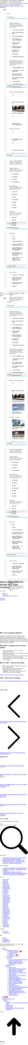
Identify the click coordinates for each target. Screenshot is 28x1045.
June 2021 (5, 921)
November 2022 (6, 910)
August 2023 (6, 903)
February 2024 (6, 895)
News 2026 (2, 599)
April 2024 (5, 893)
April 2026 (5, 882)
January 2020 (6, 925)
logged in (8, 821)
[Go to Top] (14, 1040)
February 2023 (6, 908)
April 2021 (5, 922)
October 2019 (6, 926)
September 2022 (6, 913)
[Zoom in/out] (4, 1043)
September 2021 (6, 918)
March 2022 (5, 916)
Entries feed (5, 939)
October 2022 (6, 912)
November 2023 (6, 899)
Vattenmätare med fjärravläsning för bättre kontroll (14, 857)
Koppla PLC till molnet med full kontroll (12, 863)
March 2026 (5, 883)
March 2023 (5, 907)
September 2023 (6, 901)
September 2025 (6, 888)
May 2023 (5, 904)
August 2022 (6, 914)
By (12, 681)
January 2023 (6, 909)
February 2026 (6, 884)
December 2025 (6, 887)
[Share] (2, 1043)
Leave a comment (24, 681)
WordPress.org (6, 941)
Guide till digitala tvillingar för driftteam (12, 859)
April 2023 (5, 905)
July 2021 (5, 920)
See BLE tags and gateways (6, 674)
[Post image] (4, 764)
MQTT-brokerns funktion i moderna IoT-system (14, 861)
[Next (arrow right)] (2, 1044)
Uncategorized (6, 932)
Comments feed (6, 940)
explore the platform (18, 674)
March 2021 (5, 924)
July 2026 (5, 880)
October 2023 (6, 900)
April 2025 (5, 890)
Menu (4, 9)
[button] (14, 1041)
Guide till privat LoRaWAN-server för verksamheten (12, 765)
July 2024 (5, 892)
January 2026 (6, 886)
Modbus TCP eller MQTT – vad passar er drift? (13, 860)
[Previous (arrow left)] (0, 1044)
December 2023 (6, 897)
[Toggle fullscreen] (3, 1043)
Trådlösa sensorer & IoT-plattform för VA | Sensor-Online (13, 804)
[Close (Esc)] (0, 1043)
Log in (4, 937)
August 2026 (6, 879)
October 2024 (6, 891)
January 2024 (6, 896)
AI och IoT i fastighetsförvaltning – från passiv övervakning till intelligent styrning (15, 874)
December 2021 (6, 917)
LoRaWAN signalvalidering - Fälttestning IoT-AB (14, 868)
